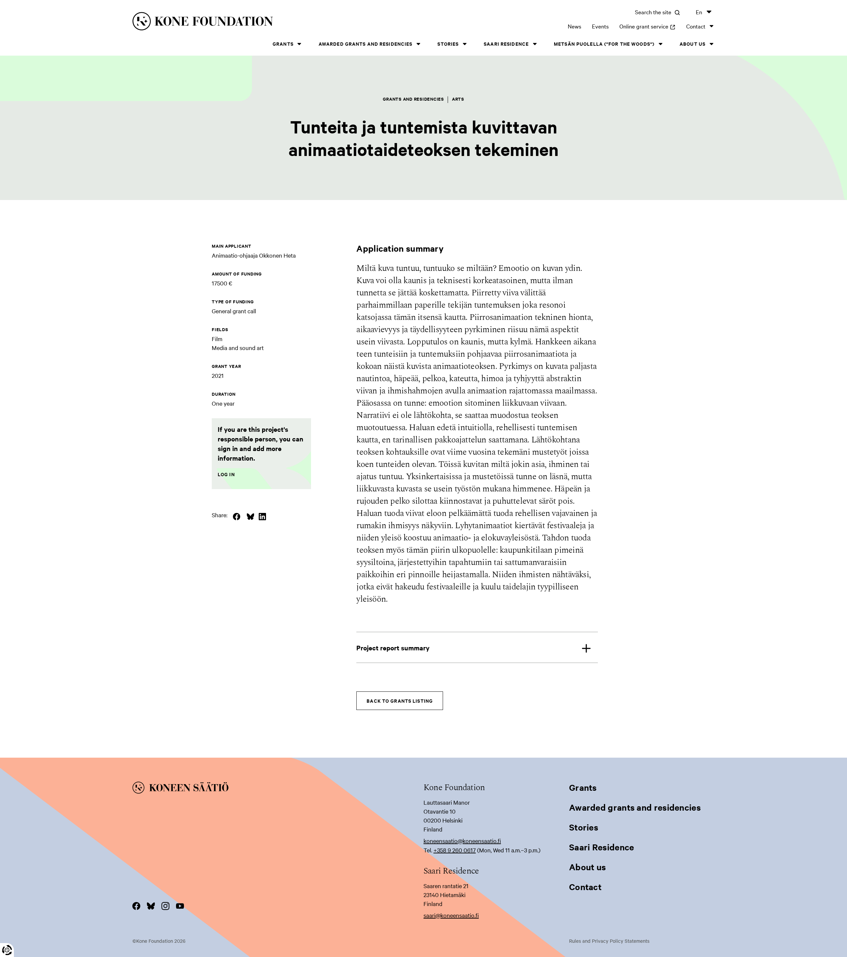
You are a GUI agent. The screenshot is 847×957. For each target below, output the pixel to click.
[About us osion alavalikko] (711, 43)
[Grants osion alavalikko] (299, 43)
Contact (695, 26)
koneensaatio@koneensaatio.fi (462, 840)
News (574, 26)
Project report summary (392, 647)
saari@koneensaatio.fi (451, 915)
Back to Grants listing (400, 700)
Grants (283, 43)
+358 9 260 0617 (454, 850)
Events (600, 26)
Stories (448, 43)
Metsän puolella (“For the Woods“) (604, 43)
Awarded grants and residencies (366, 43)
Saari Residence (506, 43)
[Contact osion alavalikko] (711, 26)
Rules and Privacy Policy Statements (609, 940)
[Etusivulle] (263, 22)
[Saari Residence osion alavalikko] (534, 43)
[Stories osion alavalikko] (464, 43)
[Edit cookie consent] (7, 950)
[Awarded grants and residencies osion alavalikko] (418, 43)
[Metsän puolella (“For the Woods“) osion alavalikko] (660, 43)
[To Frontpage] (278, 788)
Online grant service (647, 26)
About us (692, 43)
